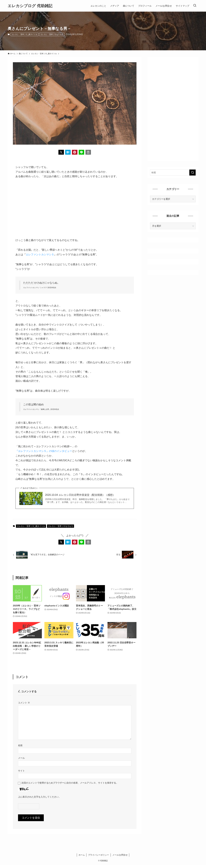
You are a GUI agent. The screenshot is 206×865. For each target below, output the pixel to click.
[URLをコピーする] (88, 152)
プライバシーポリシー (98, 855)
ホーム (82, 855)
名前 (20, 745)
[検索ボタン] (194, 6)
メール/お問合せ (120, 855)
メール (21, 758)
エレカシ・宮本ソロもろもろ (51, 34)
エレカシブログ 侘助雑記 (30, 6)
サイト (21, 770)
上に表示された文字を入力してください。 (39, 797)
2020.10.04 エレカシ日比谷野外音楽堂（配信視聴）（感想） (80, 495)
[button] (61, 152)
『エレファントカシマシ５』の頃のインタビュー (43, 451)
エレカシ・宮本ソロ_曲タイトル (24, 34)
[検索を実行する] (192, 172)
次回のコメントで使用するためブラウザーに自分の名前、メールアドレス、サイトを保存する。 (69, 782)
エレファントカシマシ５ (40, 254)
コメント (24, 702)
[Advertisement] (74, 206)
